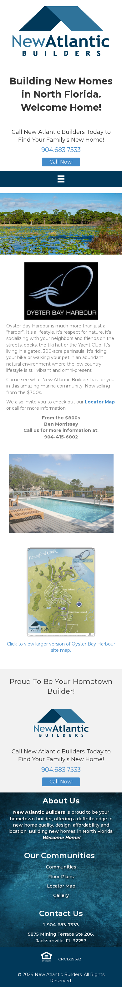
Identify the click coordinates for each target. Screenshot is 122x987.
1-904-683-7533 (61, 925)
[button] (61, 162)
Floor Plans (61, 876)
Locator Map (100, 402)
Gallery (61, 895)
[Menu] (61, 179)
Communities (61, 867)
